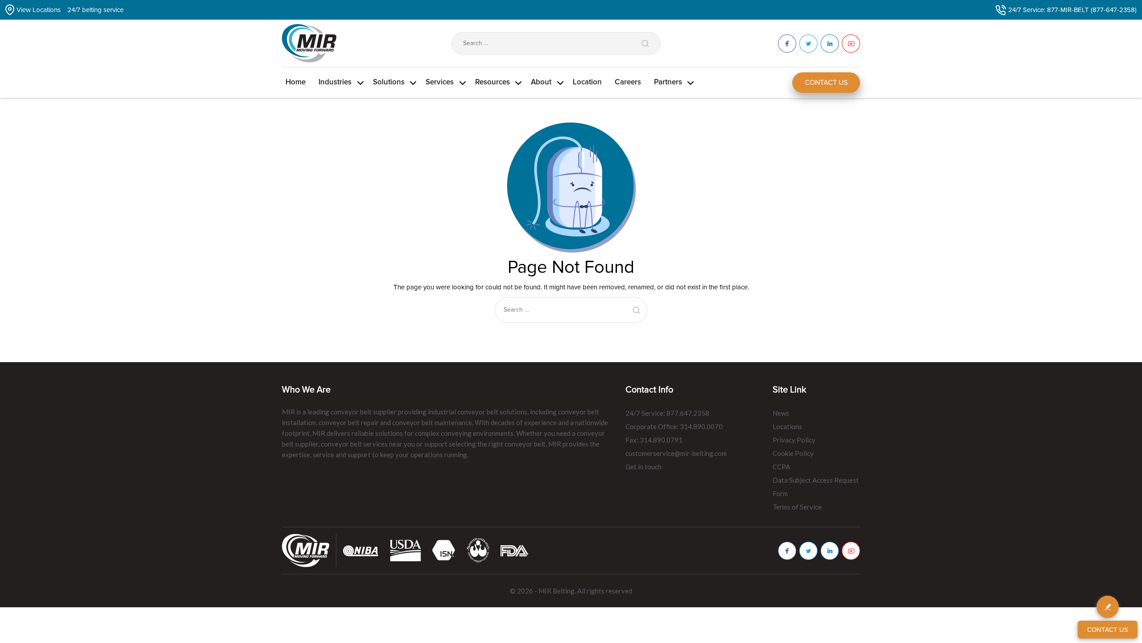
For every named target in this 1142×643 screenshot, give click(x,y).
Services (440, 82)
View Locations (39, 10)
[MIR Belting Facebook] (787, 551)
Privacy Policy (794, 440)
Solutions (389, 82)
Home (296, 82)
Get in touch (643, 467)
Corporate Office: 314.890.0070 (674, 426)
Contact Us (826, 82)
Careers (628, 82)
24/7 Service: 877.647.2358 (667, 413)
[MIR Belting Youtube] (851, 551)
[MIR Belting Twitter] (808, 551)
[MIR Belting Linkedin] (829, 551)
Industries (335, 82)
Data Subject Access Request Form (816, 486)
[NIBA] (361, 550)
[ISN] (444, 550)
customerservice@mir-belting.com (676, 453)
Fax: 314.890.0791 (654, 440)
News (781, 413)
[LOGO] (478, 550)
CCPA (781, 467)
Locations (787, 426)
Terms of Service (797, 507)
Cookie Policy (793, 453)
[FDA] (515, 550)
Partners (668, 82)
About (541, 82)
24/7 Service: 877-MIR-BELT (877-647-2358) (1072, 10)
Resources (492, 82)
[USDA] (405, 550)
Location (587, 82)
